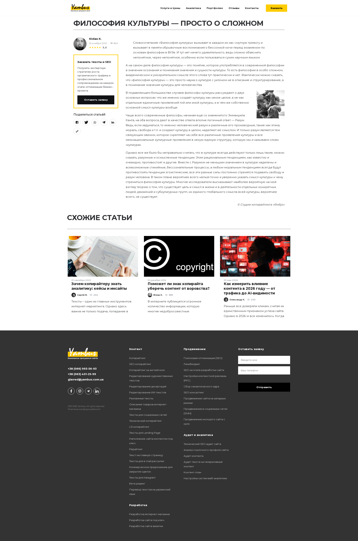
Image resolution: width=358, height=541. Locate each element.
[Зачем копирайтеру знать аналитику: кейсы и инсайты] (103, 256)
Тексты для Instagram (142, 477)
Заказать (276, 8)
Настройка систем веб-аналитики (205, 478)
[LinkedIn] (112, 122)
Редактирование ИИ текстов (147, 392)
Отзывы (234, 8)
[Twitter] (86, 122)
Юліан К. (95, 39)
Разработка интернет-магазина (149, 514)
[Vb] (79, 391)
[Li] (97, 391)
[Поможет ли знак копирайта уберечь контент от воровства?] (179, 256)
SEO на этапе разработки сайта (204, 370)
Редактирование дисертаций (147, 386)
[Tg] (88, 391)
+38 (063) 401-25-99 (82, 374)
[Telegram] (103, 122)
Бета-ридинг (137, 483)
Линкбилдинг (192, 364)
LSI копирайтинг (139, 426)
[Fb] (71, 391)
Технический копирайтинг (145, 420)
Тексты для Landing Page (144, 432)
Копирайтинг (137, 358)
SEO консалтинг (194, 392)
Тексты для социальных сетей (148, 414)
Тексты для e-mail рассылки (146, 461)
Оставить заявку (96, 99)
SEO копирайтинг (140, 364)
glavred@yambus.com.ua (85, 379)
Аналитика (193, 8)
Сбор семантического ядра (201, 386)
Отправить (264, 387)
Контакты (252, 8)
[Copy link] (77, 131)
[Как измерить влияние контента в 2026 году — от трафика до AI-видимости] (255, 256)
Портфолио (215, 8)
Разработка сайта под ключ (146, 520)
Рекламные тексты (141, 398)
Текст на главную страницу (146, 455)
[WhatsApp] (94, 122)
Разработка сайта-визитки (146, 526)
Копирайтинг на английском (147, 370)
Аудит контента (193, 455)
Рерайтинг (136, 449)
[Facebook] (77, 122)
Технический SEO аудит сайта (202, 443)
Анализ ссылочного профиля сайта (206, 449)
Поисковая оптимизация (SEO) (203, 358)
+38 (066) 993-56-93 (82, 368)
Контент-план (192, 472)
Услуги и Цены (170, 8)
